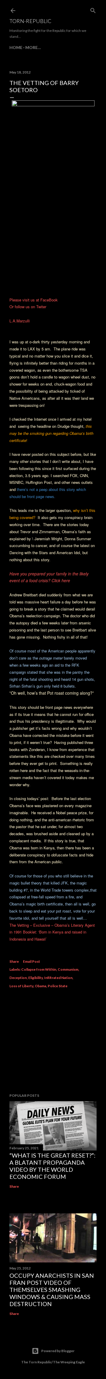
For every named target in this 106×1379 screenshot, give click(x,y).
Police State (57, 986)
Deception (18, 977)
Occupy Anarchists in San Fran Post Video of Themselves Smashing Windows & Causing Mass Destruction (51, 1289)
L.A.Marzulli (19, 321)
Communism (68, 969)
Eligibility (35, 977)
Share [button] (14, 961)
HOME (15, 47)
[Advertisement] (53, 1041)
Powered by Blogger (57, 1351)
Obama (40, 986)
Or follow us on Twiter (27, 306)
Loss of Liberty (21, 986)
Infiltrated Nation (58, 977)
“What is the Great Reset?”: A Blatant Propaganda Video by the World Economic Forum (52, 1166)
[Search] (93, 9)
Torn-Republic (30, 21)
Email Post (31, 961)
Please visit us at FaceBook (33, 300)
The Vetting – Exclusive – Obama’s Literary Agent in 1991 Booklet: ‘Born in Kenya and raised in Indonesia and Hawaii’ (52, 932)
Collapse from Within (38, 969)
